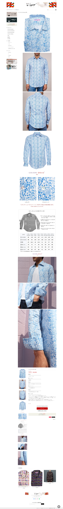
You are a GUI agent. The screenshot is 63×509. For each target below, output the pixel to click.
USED (8, 35)
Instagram (9, 55)
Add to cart (42, 408)
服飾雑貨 (9, 37)
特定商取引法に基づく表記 (11, 48)
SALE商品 (9, 38)
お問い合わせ (10, 45)
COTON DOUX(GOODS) (11, 32)
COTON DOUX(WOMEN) (11, 30)
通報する (54, 419)
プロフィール (10, 42)
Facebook (9, 52)
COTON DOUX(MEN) (10, 29)
